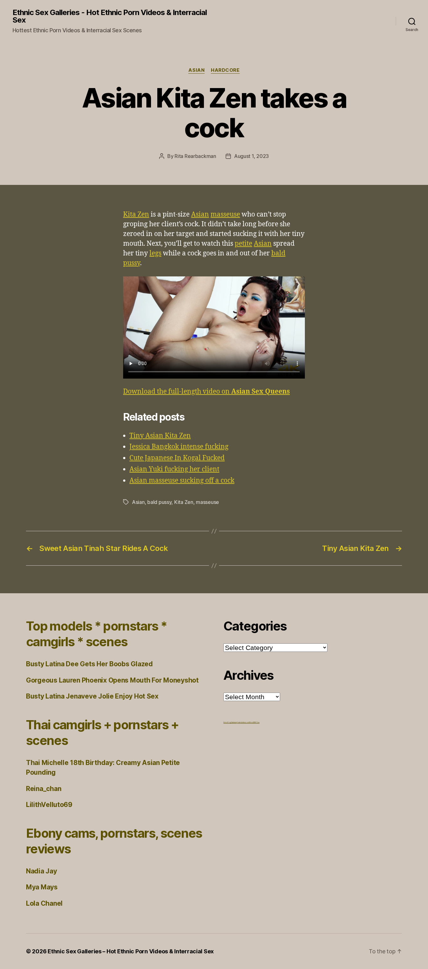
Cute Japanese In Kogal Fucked (177, 458)
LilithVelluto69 (49, 805)
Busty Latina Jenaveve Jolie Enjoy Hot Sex (92, 696)
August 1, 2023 (251, 156)
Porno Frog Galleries (230, 722)
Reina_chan (43, 789)
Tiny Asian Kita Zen (160, 436)
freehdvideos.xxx (243, 722)
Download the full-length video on (206, 391)
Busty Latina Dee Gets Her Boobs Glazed (89, 664)
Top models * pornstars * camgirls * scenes (96, 633)
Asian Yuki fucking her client (174, 469)
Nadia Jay (41, 871)
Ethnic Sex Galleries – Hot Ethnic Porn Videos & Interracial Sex (131, 951)
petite (243, 243)
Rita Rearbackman (195, 156)
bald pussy (159, 502)
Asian (196, 70)
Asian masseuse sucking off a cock (181, 480)
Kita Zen (136, 214)
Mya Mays (42, 887)
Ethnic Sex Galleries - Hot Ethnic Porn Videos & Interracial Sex (110, 16)
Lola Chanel (44, 903)
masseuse (225, 214)
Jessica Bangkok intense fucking (178, 447)
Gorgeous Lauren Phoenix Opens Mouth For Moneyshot (112, 680)
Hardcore (225, 70)
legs (155, 253)
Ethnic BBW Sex (254, 722)
